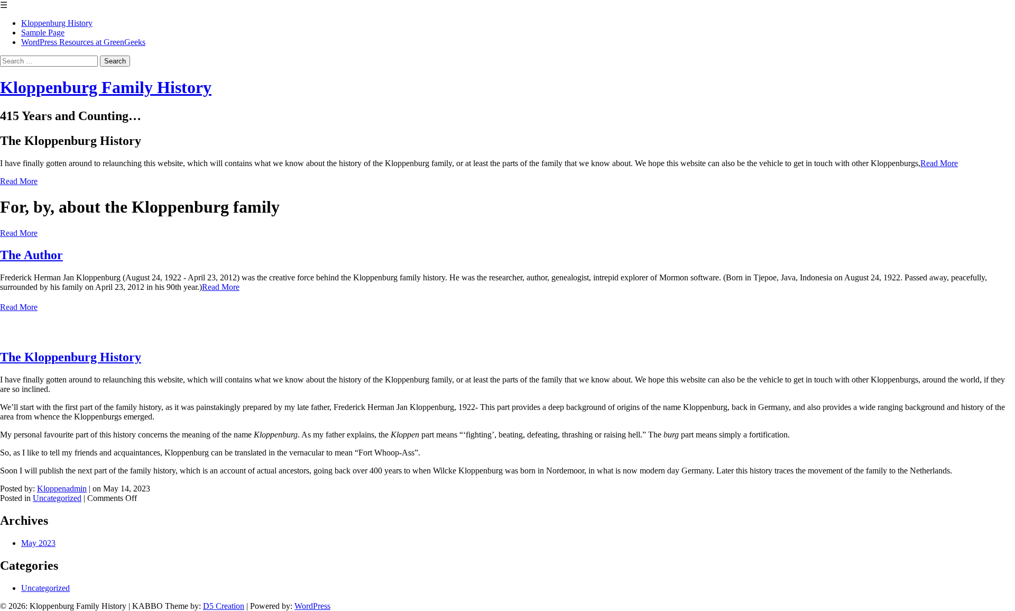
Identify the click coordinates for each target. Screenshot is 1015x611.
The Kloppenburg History (70, 357)
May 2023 (38, 543)
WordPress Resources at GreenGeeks (83, 42)
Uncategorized (57, 498)
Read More (939, 163)
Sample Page (42, 32)
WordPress (312, 605)
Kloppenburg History (57, 23)
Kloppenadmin (62, 488)
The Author (31, 255)
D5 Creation (223, 605)
